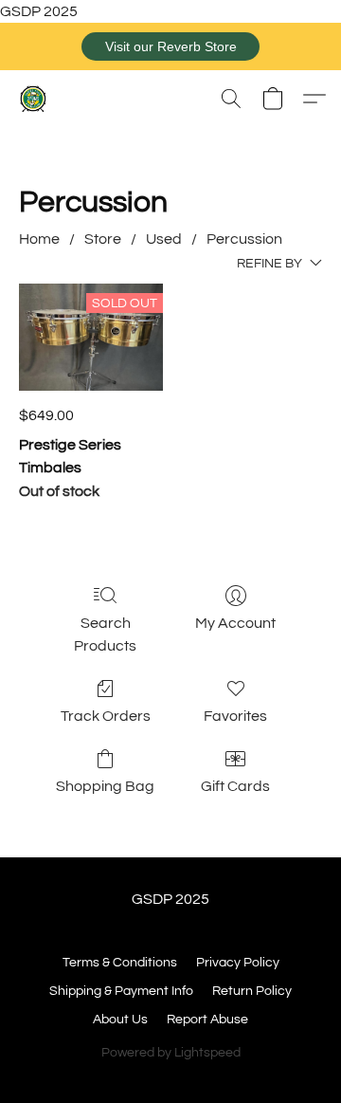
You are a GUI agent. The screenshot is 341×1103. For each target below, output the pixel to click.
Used (164, 239)
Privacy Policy (237, 962)
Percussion (244, 239)
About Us (120, 1019)
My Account (235, 623)
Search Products (105, 634)
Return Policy (252, 991)
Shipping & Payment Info (121, 991)
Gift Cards (235, 786)
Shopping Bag (105, 786)
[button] (170, 46)
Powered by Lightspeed (171, 1052)
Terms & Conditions (120, 962)
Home (39, 239)
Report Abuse (207, 1019)
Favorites (235, 716)
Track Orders (106, 716)
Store (102, 239)
